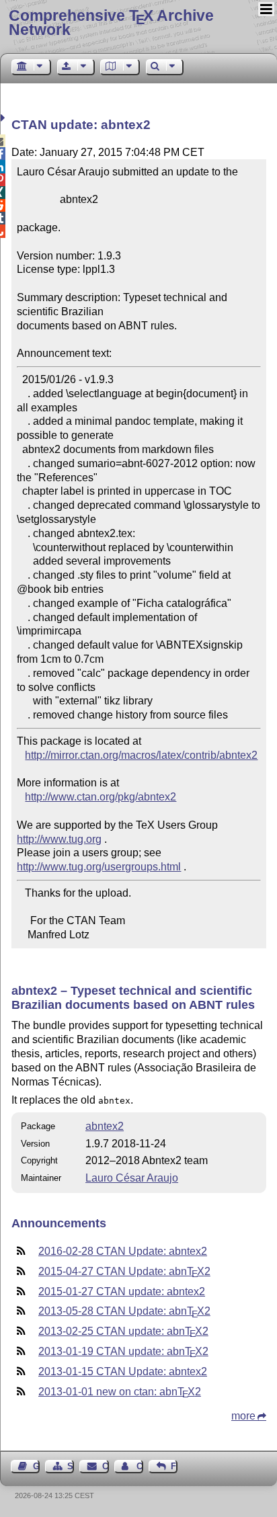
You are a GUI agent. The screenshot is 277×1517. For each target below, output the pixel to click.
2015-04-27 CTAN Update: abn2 (124, 1271)
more (243, 1416)
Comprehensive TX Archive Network (111, 22)
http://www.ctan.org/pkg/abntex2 (100, 797)
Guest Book (36, 1466)
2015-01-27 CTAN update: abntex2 (121, 1291)
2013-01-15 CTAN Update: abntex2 (122, 1371)
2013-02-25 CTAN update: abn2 (123, 1331)
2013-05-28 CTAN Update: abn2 (124, 1311)
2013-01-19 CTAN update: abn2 (123, 1351)
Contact (105, 1466)
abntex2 (104, 1126)
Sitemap (70, 1466)
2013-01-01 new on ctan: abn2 (119, 1391)
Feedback (174, 1466)
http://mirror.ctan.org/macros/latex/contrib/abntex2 (141, 755)
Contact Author (139, 1466)
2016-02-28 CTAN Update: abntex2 (122, 1251)
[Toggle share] (4, 118)
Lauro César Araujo (131, 1178)
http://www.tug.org (59, 839)
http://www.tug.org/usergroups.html (99, 866)
